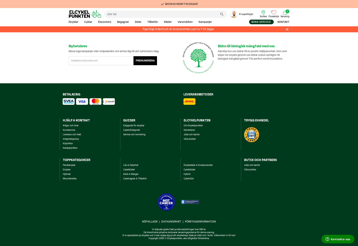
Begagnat (123, 22)
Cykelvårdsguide (131, 130)
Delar (138, 22)
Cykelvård (189, 179)
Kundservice (69, 130)
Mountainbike (69, 179)
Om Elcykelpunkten (193, 126)
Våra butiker (190, 139)
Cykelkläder (129, 170)
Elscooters (104, 22)
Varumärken (185, 22)
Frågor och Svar (70, 126)
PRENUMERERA (145, 60)
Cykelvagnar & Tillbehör (135, 179)
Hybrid (187, 174)
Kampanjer (205, 22)
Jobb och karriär (192, 135)
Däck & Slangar (130, 174)
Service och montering (134, 135)
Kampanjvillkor (70, 148)
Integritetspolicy (71, 139)
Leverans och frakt (72, 135)
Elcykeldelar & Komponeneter (198, 165)
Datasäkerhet (171, 221)
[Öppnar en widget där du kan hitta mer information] (337, 239)
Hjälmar (67, 174)
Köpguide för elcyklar (133, 126)
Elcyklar (73, 22)
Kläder (168, 22)
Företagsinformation (200, 221)
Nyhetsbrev (189, 130)
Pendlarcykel (69, 165)
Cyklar (88, 22)
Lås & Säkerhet (130, 165)
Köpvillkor (68, 144)
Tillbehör (152, 22)
